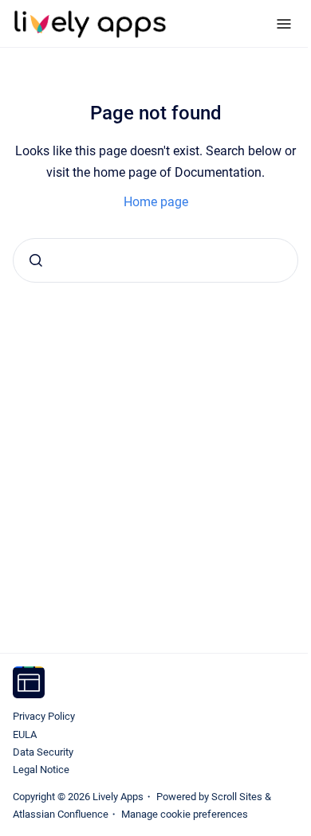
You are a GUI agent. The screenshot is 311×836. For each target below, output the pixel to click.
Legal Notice (41, 769)
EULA (25, 734)
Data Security (43, 752)
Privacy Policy (44, 716)
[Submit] (36, 260)
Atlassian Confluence (60, 814)
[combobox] (155, 260)
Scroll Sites (236, 797)
